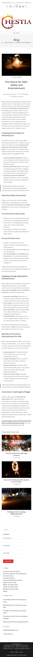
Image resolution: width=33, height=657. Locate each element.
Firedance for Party (8, 648)
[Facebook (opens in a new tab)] (10, 7)
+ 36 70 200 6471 (8, 634)
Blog (16, 652)
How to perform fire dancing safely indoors (15, 622)
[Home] (2, 42)
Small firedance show (9, 645)
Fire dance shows (8, 576)
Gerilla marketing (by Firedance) (22, 648)
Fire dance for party (9, 578)
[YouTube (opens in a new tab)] (20, 7)
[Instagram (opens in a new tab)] (13, 7)
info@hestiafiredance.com (10, 630)
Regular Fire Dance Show (10, 585)
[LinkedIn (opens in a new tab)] (16, 7)
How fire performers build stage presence (16, 454)
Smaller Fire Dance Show (10, 587)
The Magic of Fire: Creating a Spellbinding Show (16, 513)
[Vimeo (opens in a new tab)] (23, 7)
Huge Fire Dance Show (9, 582)
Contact (21, 652)
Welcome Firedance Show (22, 647)
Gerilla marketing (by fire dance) (12, 580)
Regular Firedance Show (22, 645)
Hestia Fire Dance (11, 94)
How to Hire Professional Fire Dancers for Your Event (16, 481)
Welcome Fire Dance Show (10, 589)
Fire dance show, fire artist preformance (15, 573)
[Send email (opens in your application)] (26, 7)
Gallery (5, 591)
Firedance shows (16, 644)
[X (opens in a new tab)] (7, 7)
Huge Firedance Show (8, 647)
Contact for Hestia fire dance (11, 571)
